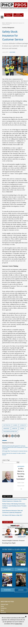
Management (6, 428)
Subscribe (7, 569)
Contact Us (3, 608)
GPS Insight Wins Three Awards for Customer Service (14, 451)
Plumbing (22, 428)
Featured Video (7, 522)
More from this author (20, 484)
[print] (18, 436)
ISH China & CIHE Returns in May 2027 (12, 515)
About (2, 610)
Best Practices (9, 23)
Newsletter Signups (8, 14)
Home (3, 23)
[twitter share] (6, 436)
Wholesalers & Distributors (10, 431)
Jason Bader (12, 52)
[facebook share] (3, 436)
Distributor (23, 425)
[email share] (15, 436)
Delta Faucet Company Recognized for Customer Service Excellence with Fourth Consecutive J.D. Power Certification (15, 447)
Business (15, 425)
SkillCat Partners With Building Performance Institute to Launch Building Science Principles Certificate (14, 506)
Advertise (3, 612)
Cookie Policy (18, 623)
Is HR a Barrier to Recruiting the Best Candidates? (20, 474)
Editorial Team (4, 604)
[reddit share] (9, 436)
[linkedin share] (12, 436)
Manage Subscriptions (18, 14)
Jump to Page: (6, 460)
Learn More (21, 590)
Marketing (14, 428)
